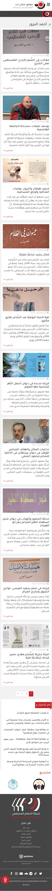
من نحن (26, 828)
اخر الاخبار (45, 705)
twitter (40, 873)
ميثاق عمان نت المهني (26, 831)
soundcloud (26, 873)
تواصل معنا (26, 837)
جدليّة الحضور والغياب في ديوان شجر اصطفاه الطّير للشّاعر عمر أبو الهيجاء (26, 522)
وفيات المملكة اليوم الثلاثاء (31, 713)
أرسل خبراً (26, 841)
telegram (30, 873)
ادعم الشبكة (26, 844)
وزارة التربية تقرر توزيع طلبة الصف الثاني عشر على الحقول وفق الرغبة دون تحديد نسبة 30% (26, 752)
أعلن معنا (26, 834)
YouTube (21, 873)
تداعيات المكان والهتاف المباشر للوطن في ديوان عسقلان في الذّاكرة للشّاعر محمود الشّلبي (26, 453)
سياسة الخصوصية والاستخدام (26, 847)
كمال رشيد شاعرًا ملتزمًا (34, 254)
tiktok (35, 873)
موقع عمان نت (24, 4)
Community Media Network (30, 881)
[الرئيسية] (40, 5)
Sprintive (18, 861)
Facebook (11, 873)
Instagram (16, 873)
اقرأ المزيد (9, 88)
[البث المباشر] (5, 880)
